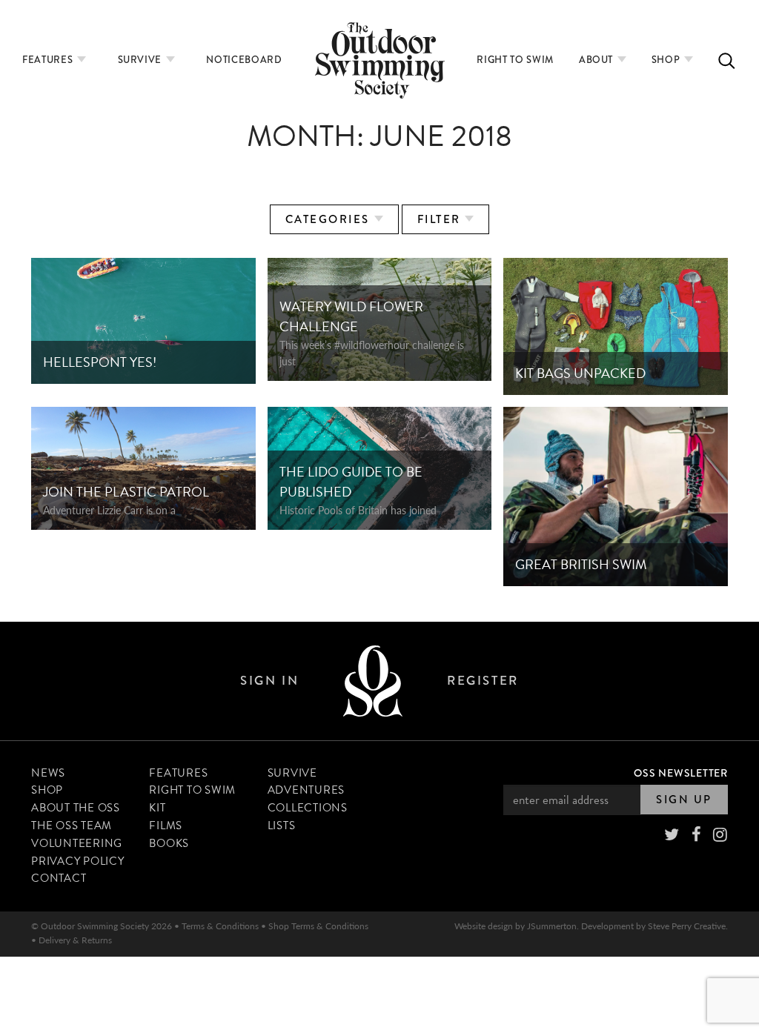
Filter (441, 219)
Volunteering (76, 843)
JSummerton (552, 926)
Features (49, 60)
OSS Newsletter (681, 772)
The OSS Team (71, 825)
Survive (141, 60)
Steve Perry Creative (687, 926)
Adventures (306, 790)
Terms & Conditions (220, 926)
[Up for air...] (372, 680)
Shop (667, 60)
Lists (282, 825)
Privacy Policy (78, 861)
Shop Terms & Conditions (318, 926)
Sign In (269, 680)
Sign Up (684, 799)
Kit (157, 808)
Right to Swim (515, 60)
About (597, 60)
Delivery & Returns (75, 940)
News (48, 773)
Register (482, 680)
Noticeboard (244, 60)
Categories (329, 219)
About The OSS (75, 808)
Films (165, 825)
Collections (308, 808)
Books (169, 843)
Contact (58, 878)
